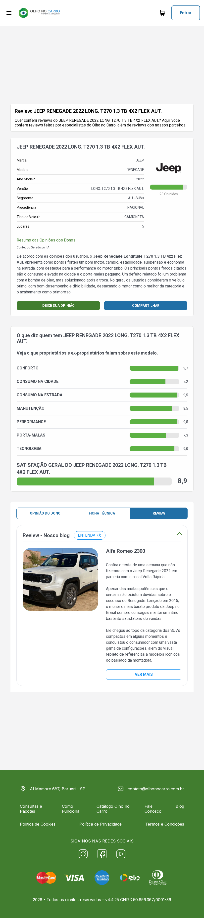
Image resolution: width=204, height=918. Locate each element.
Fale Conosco (153, 809)
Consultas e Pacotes (31, 809)
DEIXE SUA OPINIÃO (58, 306)
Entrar (186, 12)
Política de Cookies (37, 824)
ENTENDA (86, 535)
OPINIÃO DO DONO (45, 513)
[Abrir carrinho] (9, 13)
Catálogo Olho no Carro (113, 809)
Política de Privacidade (100, 824)
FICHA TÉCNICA (102, 513)
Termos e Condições (164, 824)
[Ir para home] (39, 13)
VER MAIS (144, 674)
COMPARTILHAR (145, 306)
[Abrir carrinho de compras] (162, 13)
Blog (180, 806)
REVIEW (159, 513)
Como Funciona (70, 809)
